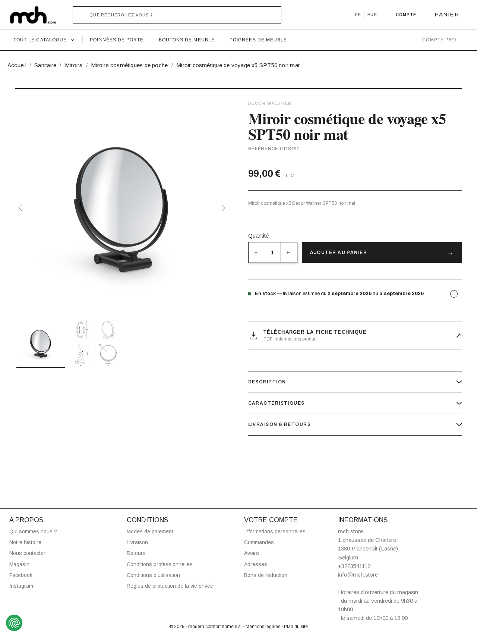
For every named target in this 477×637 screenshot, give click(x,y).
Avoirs (251, 553)
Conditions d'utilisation (153, 575)
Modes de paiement (150, 531)
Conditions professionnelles (160, 564)
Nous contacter (27, 553)
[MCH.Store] (36, 15)
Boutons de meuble (187, 40)
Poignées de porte (116, 40)
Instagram (21, 586)
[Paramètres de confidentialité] (14, 622)
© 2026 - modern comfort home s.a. (206, 626)
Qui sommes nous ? (33, 531)
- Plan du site (294, 626)
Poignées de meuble (258, 40)
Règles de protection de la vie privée (170, 586)
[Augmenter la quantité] (289, 252)
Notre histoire (25, 542)
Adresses (255, 564)
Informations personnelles (275, 531)
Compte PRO (439, 40)
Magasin (19, 564)
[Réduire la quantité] (257, 252)
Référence (263, 148)
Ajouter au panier (338, 252)
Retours (136, 553)
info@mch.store (358, 574)
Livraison (137, 542)
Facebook (20, 575)
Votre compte (271, 520)
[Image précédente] (22, 207)
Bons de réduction (265, 575)
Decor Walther (270, 103)
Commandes (259, 542)
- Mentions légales (262, 626)
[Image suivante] (222, 207)
